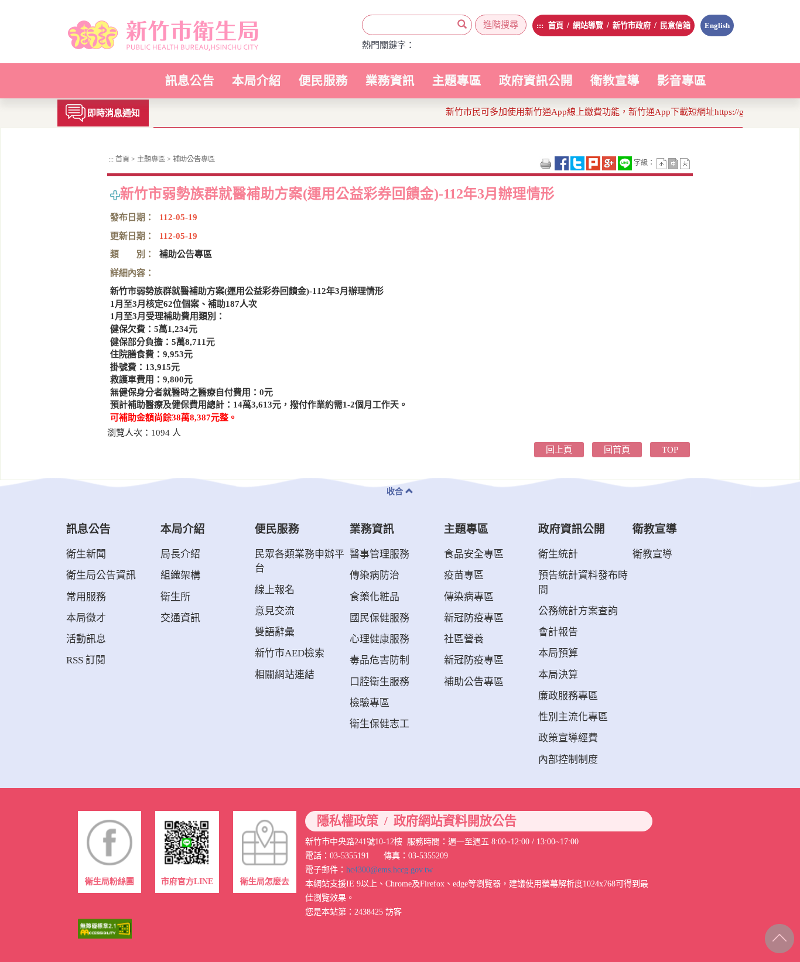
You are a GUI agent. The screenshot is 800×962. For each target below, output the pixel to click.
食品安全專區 (474, 554)
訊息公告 (189, 86)
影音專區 (681, 80)
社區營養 (464, 639)
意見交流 (275, 611)
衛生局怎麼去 (264, 881)
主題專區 (456, 86)
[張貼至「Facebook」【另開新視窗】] (562, 163)
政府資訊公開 (536, 86)
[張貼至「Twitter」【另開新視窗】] (578, 163)
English (717, 25)
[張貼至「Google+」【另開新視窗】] (610, 163)
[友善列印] (547, 163)
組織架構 (180, 575)
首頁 (555, 25)
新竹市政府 (632, 25)
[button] (662, 163)
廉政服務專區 (568, 695)
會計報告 (558, 632)
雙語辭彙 (275, 632)
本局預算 (558, 653)
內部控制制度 (568, 759)
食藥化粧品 (374, 596)
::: (539, 25)
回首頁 (617, 449)
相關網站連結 (284, 674)
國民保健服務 (379, 618)
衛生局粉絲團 (109, 881)
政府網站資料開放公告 (455, 821)
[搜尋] (462, 25)
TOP (670, 449)
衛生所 (175, 596)
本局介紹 (256, 86)
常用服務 (86, 596)
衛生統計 (558, 554)
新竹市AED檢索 (289, 653)
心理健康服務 (379, 639)
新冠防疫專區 (474, 618)
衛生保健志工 (379, 724)
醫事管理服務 (379, 554)
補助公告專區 (193, 159)
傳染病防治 (374, 575)
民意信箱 (675, 25)
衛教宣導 (615, 80)
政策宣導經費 (568, 738)
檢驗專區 (369, 702)
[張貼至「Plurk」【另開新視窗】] (594, 163)
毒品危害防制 (379, 660)
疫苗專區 (464, 575)
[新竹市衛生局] (149, 32)
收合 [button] (396, 491)
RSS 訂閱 (85, 660)
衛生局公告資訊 (101, 575)
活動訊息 (86, 639)
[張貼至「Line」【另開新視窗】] (626, 163)
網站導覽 (588, 25)
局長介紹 (180, 554)
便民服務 (323, 86)
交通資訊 (180, 618)
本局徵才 (86, 618)
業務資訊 (390, 86)
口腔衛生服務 (379, 681)
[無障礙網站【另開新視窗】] (105, 927)
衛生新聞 (86, 554)
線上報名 (275, 589)
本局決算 (558, 674)
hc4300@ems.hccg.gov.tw (389, 869)
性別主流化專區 (573, 717)
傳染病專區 (469, 596)
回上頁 (559, 449)
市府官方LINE (187, 881)
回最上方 (778, 936)
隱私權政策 (347, 821)
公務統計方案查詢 (578, 611)
